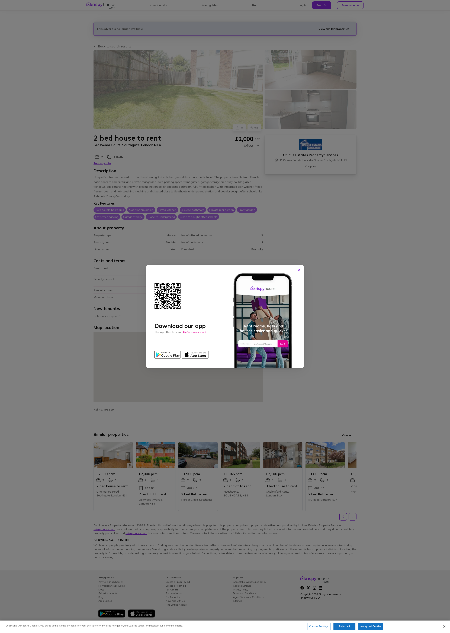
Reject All (344, 626)
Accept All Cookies (370, 626)
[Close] (444, 626)
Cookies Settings (319, 626)
